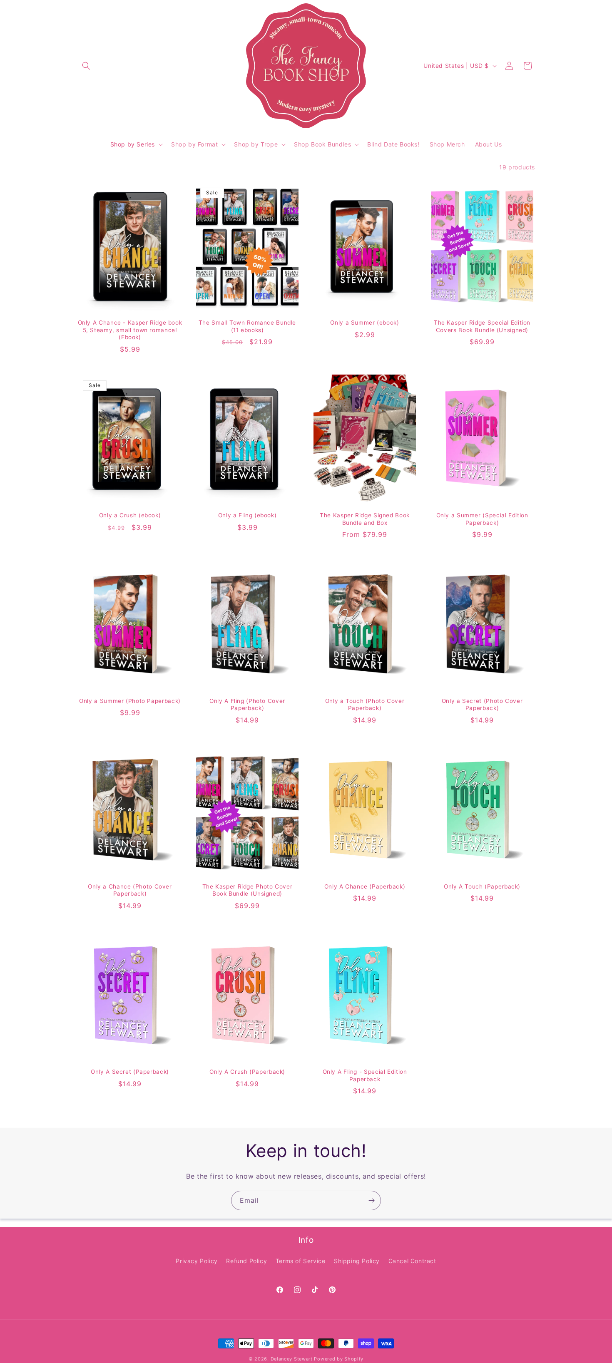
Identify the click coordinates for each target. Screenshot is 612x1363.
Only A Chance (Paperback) (365, 886)
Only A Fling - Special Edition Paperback (365, 1075)
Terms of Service (301, 1260)
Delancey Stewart (292, 1359)
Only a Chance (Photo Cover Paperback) (130, 890)
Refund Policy (246, 1260)
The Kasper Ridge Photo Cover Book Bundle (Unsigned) (247, 890)
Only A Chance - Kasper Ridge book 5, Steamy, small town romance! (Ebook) (130, 329)
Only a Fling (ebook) (247, 515)
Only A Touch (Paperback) (482, 886)
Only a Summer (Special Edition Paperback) (482, 519)
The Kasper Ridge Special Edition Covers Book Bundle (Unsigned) (482, 326)
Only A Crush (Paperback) (247, 1071)
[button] (86, 66)
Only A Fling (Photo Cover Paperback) (247, 705)
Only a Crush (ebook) (130, 515)
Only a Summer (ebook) (364, 322)
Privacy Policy (196, 1260)
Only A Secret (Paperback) (130, 1071)
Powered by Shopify (338, 1359)
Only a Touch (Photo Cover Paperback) (365, 705)
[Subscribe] (371, 1200)
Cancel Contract (412, 1260)
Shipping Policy (357, 1260)
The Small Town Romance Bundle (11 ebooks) (247, 326)
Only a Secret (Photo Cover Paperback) (482, 705)
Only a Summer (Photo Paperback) (130, 701)
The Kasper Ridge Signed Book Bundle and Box (365, 519)
